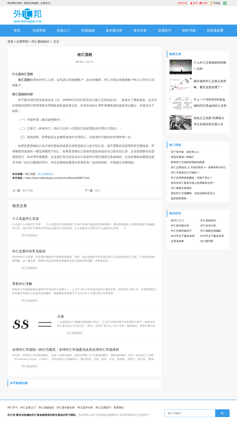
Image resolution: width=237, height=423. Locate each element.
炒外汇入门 (177, 220)
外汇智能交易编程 (210, 230)
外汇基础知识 (40, 41)
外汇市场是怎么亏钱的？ (185, 172)
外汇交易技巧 (103, 407)
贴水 (97, 190)
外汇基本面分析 (180, 225)
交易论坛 (45, 3)
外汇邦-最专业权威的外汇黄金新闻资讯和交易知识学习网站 (41, 414)
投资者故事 (215, 30)
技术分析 (140, 30)
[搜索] (222, 413)
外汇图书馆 (206, 241)
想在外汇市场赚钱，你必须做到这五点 (193, 193)
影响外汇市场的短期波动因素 (188, 162)
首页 (17, 30)
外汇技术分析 (208, 225)
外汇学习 (12, 407)
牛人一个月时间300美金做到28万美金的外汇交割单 (210, 105)
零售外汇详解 (22, 284)
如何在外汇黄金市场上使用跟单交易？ (193, 182)
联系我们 (119, 407)
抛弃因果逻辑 (178, 198)
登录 (195, 3)
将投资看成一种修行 (182, 156)
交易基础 (88, 30)
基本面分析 (114, 30)
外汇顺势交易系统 (181, 188)
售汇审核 (28, 190)
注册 (204, 3)
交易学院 (39, 30)
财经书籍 (189, 30)
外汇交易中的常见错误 (29, 251)
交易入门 (63, 30)
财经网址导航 (14, 3)
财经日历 (183, 3)
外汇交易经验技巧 (181, 230)
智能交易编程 (31, 3)
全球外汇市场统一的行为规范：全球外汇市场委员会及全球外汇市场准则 (65, 349)
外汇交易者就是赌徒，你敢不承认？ (191, 177)
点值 (60, 316)
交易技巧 (164, 30)
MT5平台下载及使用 (212, 235)
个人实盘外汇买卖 (25, 219)
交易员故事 (177, 241)
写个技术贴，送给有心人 (185, 151)
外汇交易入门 (28, 407)
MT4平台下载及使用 (182, 235)
